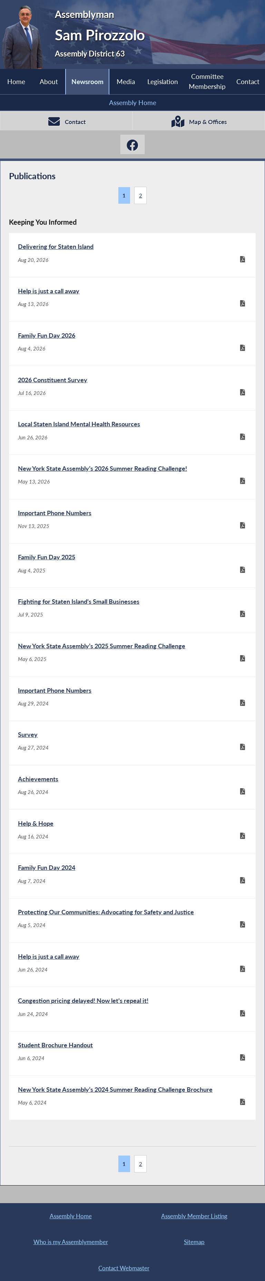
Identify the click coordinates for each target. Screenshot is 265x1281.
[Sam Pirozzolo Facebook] (132, 144)
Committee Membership (207, 81)
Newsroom (87, 81)
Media (126, 81)
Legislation (162, 81)
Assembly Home (132, 102)
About (49, 81)
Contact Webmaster (123, 1268)
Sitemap (194, 1242)
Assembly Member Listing (194, 1216)
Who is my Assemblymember (70, 1242)
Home (16, 81)
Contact (247, 81)
